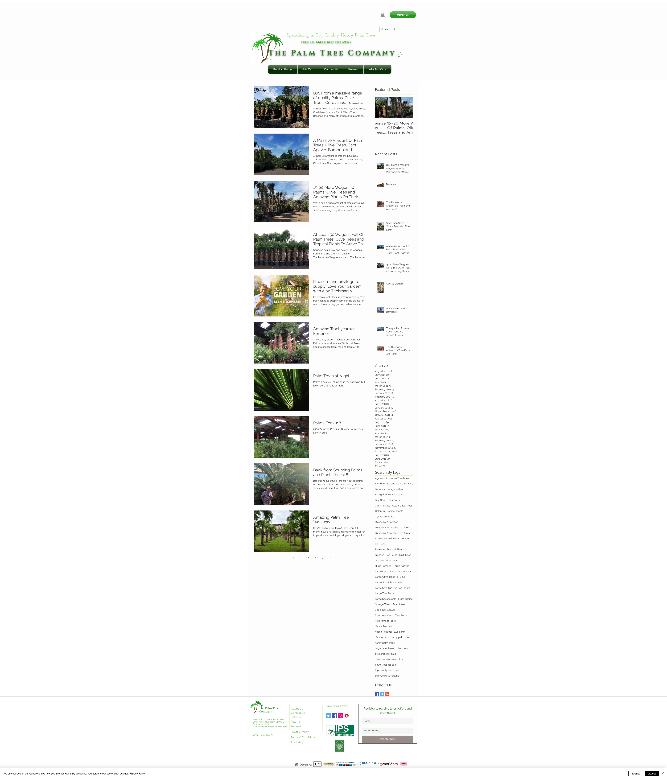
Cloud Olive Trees (402, 505)
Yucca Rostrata (383, 626)
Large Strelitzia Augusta (388, 582)
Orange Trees (382, 604)
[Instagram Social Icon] (340, 715)
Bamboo (380, 483)
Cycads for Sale (384, 516)
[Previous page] (293, 558)
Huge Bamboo (383, 565)
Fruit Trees (405, 555)
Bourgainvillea (395, 489)
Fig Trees (380, 544)
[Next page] (330, 558)
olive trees (402, 648)
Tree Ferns (401, 615)
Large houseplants (385, 598)
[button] (382, 14)
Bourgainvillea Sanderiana (390, 494)
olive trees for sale (385, 653)
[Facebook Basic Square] (377, 694)
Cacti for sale (382, 505)
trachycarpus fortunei (387, 675)
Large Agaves (401, 565)
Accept (652, 773)
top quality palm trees (387, 670)
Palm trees (399, 604)
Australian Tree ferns (397, 478)
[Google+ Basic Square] (387, 694)
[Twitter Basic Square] (382, 694)
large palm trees (384, 648)
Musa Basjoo (405, 598)
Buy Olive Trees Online (388, 500)
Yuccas (379, 637)
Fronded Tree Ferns (386, 555)
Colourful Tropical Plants (389, 511)
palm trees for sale (386, 664)
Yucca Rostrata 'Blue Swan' (390, 631)
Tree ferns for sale (385, 620)
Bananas (380, 489)
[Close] (663, 773)
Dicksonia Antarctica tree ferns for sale (394, 533)
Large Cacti (381, 571)
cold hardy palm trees (398, 637)
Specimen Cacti (384, 615)
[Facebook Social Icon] (334, 715)
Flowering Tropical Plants (389, 549)
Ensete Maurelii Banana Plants (392, 538)
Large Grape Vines (400, 571)
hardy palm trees (385, 642)
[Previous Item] (380, 107)
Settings (635, 773)
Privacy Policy (137, 773)
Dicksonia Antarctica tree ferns (392, 527)
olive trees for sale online (389, 659)
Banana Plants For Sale (400, 483)
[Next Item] (407, 107)
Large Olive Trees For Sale (390, 576)
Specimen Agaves (385, 609)
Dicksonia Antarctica (386, 522)
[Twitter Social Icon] (328, 715)
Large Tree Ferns (384, 593)
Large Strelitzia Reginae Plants (392, 588)
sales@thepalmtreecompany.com (271, 727)
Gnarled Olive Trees (386, 560)
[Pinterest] (346, 715)
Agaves (379, 478)
